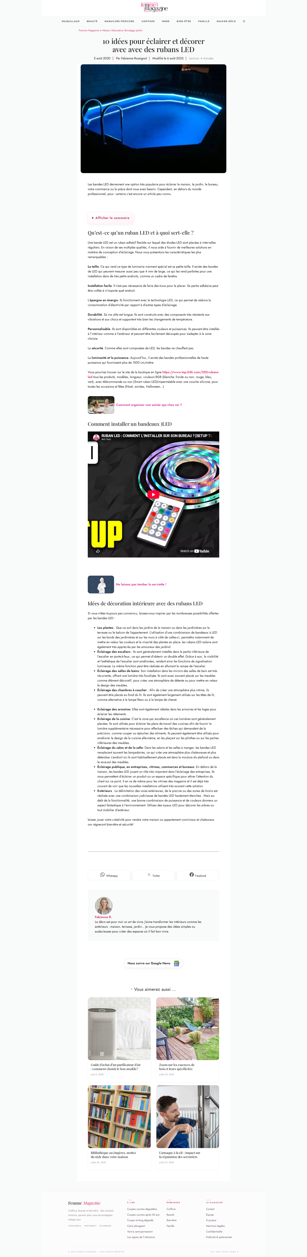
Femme (84, 1203)
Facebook (105, 1225)
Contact (210, 1209)
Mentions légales (215, 1226)
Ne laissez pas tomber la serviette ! (141, 584)
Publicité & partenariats (219, 1237)
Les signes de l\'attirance (141, 1237)
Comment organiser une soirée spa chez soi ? (149, 405)
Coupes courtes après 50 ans (143, 1214)
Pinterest (90, 1225)
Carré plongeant (136, 1226)
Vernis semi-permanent (140, 1231)
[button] (244, 21)
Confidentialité (214, 1231)
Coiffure (148, 21)
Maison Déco (226, 21)
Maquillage (71, 21)
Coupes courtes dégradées (142, 1209)
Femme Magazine (89, 30)
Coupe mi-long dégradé (140, 1220)
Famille (204, 21)
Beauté (92, 21)
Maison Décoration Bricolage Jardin (122, 30)
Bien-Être (184, 21)
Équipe (210, 1214)
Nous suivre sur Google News (149, 963)
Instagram (74, 1225)
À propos (211, 1220)
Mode (166, 21)
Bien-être (172, 1220)
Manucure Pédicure (119, 21)
